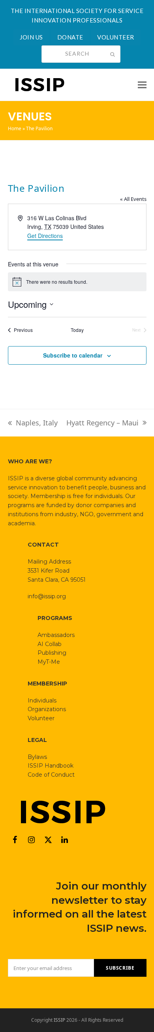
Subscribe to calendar (72, 355)
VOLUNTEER (115, 37)
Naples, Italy (33, 423)
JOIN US (31, 37)
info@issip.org (47, 596)
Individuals (42, 700)
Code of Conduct (51, 774)
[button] (142, 84)
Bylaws (37, 756)
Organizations (47, 709)
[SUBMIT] (112, 54)
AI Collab (50, 644)
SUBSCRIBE (120, 968)
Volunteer (41, 718)
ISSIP (59, 1020)
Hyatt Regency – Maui (102, 423)
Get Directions (45, 236)
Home (14, 128)
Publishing (52, 652)
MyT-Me (49, 661)
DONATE (70, 37)
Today (77, 330)
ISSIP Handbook (50, 765)
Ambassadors (56, 635)
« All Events (133, 198)
